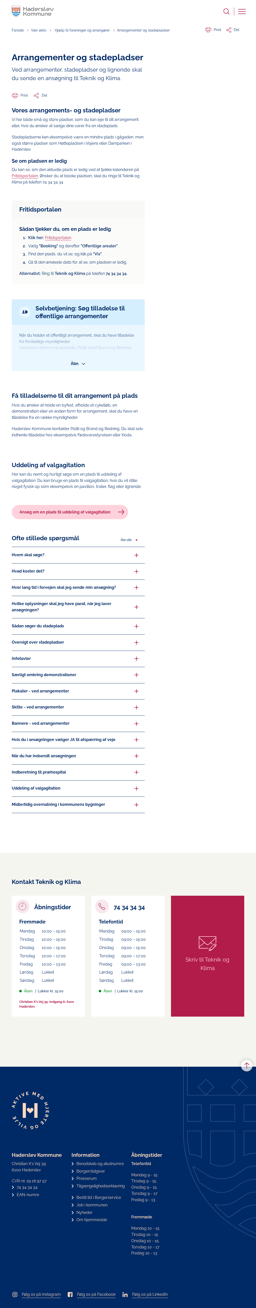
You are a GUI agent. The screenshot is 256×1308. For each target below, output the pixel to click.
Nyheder (84, 1212)
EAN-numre (28, 1194)
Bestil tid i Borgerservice (98, 1197)
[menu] (242, 12)
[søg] (226, 11)
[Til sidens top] (246, 1065)
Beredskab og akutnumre (100, 1163)
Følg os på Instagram (41, 1294)
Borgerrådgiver (90, 1171)
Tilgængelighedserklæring (100, 1186)
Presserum (86, 1178)
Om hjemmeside (91, 1219)
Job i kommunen (92, 1205)
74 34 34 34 (27, 1187)
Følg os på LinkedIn (150, 1294)
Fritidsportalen (25, 175)
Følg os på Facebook (96, 1294)
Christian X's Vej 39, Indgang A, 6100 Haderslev (46, 1004)
